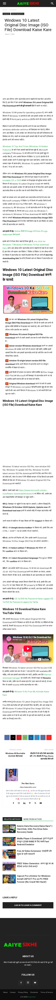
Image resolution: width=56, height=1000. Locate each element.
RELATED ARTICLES (12, 819)
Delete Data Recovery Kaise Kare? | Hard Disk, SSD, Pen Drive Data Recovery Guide (34, 829)
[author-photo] (28, 775)
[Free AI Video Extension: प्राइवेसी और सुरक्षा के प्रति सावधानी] (9, 854)
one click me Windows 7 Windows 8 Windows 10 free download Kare (26, 244)
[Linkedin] (31, 737)
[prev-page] (4, 888)
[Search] (52, 3)
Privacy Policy (23, 992)
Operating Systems (17, 14)
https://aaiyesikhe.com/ (28, 787)
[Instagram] (20, 803)
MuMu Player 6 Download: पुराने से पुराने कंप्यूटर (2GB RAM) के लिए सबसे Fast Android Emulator (35, 841)
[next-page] (8, 888)
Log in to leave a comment (28, 905)
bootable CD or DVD (12, 180)
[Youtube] (42, 803)
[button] (4, 3)
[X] (13, 737)
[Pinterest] (19, 737)
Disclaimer (34, 992)
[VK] (43, 737)
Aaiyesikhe (32, 997)
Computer (13, 10)
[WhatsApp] (25, 737)
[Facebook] (7, 737)
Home (5, 10)
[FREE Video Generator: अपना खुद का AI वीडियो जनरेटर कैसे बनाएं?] (9, 866)
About (5, 992)
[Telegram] (37, 737)
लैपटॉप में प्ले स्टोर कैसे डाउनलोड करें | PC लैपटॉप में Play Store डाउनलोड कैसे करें (41, 756)
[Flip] (49, 737)
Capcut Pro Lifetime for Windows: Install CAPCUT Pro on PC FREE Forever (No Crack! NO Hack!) (34, 879)
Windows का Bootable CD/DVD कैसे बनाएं (15, 754)
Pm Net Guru (28, 783)
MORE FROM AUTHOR (33, 819)
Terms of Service (47, 992)
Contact (13, 992)
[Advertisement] (28, 69)
